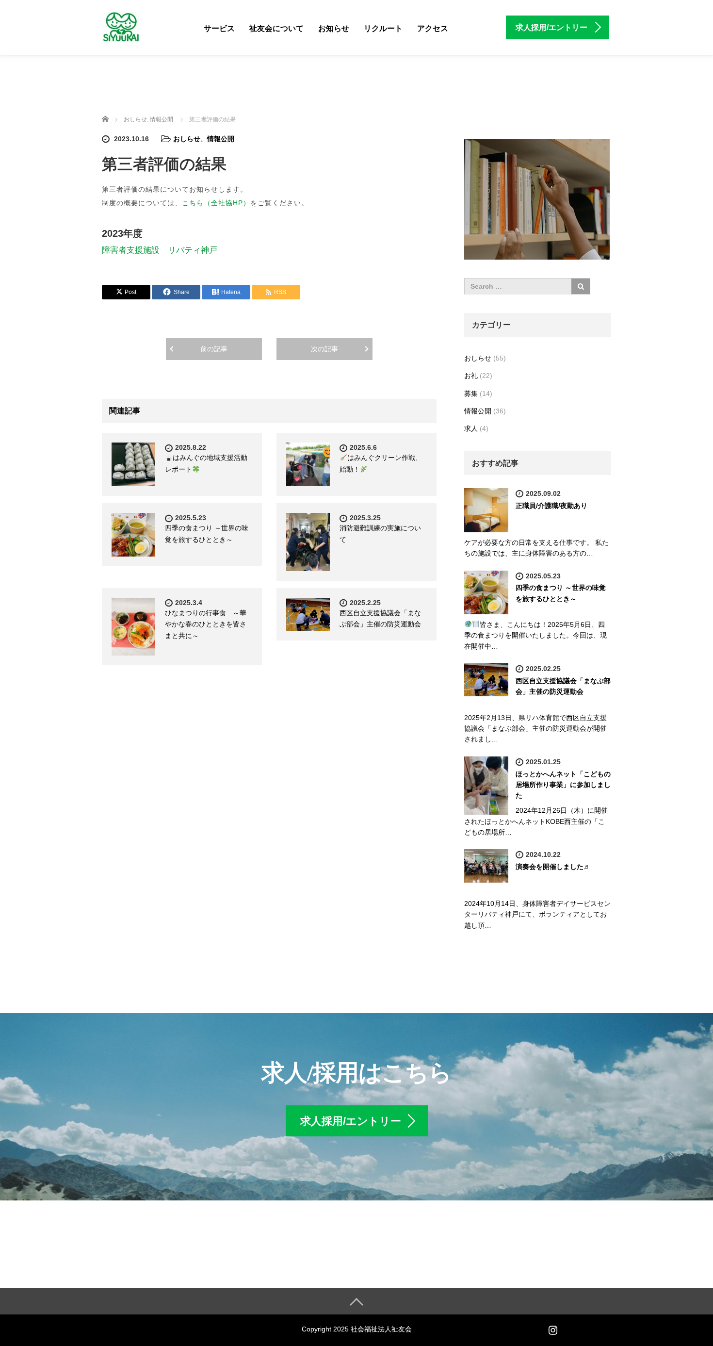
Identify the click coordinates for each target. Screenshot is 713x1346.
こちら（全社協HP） (216, 203)
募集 (471, 393)
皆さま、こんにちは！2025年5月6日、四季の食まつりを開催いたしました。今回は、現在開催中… (535, 635)
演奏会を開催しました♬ (553, 866)
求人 (471, 428)
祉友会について (276, 28)
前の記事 (213, 349)
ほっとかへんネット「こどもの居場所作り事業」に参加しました (563, 785)
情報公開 (220, 139)
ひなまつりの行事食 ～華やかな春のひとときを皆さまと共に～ (205, 624)
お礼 (471, 375)
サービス (219, 28)
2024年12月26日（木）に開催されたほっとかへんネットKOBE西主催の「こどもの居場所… (536, 821)
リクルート (383, 28)
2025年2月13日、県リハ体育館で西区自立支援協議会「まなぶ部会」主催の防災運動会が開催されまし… (535, 728)
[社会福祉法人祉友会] (121, 26)
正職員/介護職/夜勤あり (551, 505)
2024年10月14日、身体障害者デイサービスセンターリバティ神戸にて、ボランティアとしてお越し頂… (537, 914)
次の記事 (324, 349)
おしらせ (186, 139)
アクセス (432, 28)
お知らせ (333, 28)
